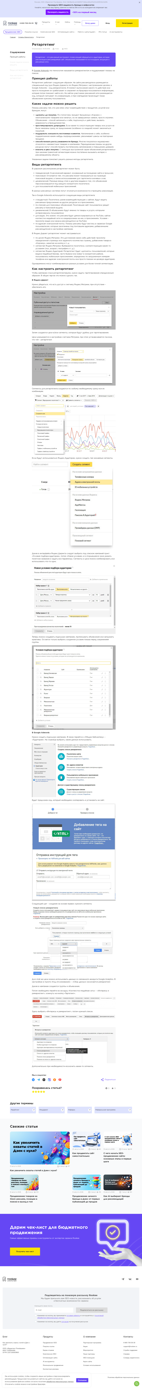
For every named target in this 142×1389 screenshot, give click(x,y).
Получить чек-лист (25, 1251)
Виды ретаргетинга (19, 70)
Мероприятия (88, 1350)
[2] (36, 1091)
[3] (38, 1091)
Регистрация (127, 23)
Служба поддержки (130, 1350)
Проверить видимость (57, 12)
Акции (85, 1346)
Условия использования (92, 1365)
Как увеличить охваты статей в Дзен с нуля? (16, 1344)
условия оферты (73, 1315)
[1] (33, 1091)
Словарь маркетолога (131, 1358)
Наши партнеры (89, 1354)
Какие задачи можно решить (19, 63)
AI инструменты (115, 32)
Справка (126, 1354)
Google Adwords (41, 71)
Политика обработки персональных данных (123, 1377)
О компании (89, 1336)
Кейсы (67, 22)
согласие (65, 1322)
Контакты (128, 1336)
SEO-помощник (89, 1358)
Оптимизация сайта (66, 32)
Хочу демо (90, 23)
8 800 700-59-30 (27, 23)
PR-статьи (103, 32)
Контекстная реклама (51, 1369)
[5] (44, 1091)
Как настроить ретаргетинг (16, 76)
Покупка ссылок (31, 32)
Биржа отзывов (48, 1350)
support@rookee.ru (130, 1346)
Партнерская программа (92, 1343)
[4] (41, 1091)
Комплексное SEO (47, 32)
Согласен (82, 1380)
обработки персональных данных (60, 1381)
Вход (108, 23)
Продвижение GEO (50, 1343)
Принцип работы (17, 57)
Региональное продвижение (53, 1365)
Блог (5, 1336)
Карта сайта (87, 1361)
